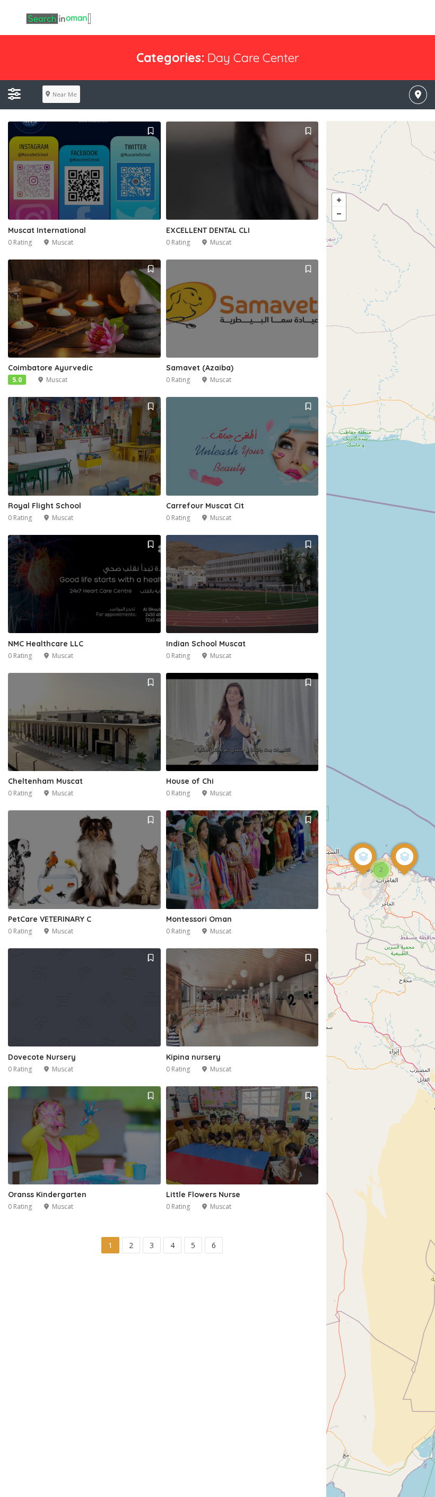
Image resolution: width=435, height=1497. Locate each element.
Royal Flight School (44, 505)
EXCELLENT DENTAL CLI (208, 230)
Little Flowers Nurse (203, 1194)
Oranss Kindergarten (47, 1194)
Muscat (62, 242)
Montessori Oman (199, 919)
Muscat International (47, 230)
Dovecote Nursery (42, 1057)
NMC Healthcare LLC (45, 643)
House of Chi (190, 781)
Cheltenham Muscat (45, 781)
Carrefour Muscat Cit (205, 505)
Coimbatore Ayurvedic (50, 368)
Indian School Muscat (206, 643)
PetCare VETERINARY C (49, 919)
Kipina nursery (193, 1057)
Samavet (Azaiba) (199, 368)
